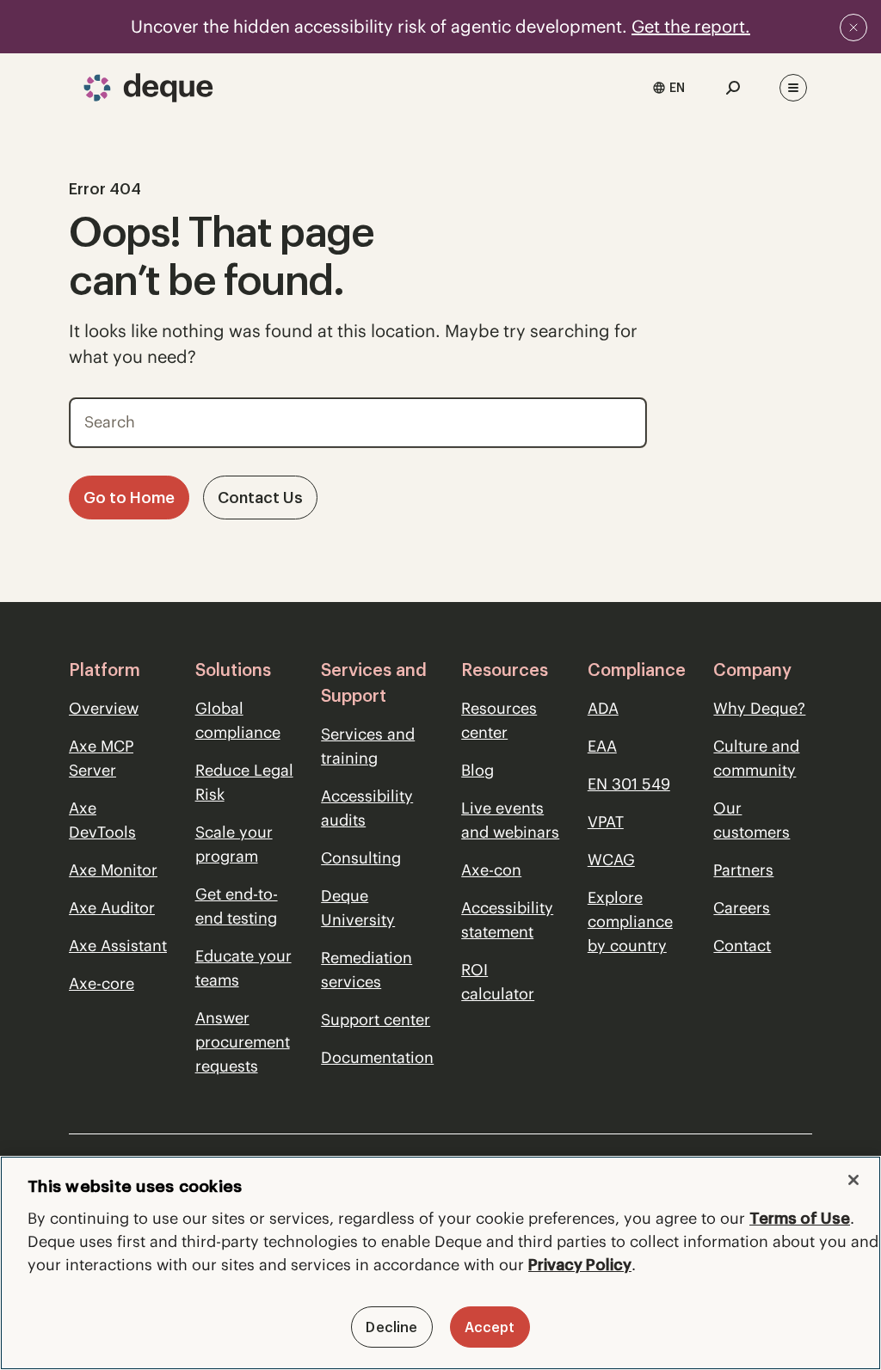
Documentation (377, 1057)
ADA (603, 708)
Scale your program (234, 844)
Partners (743, 870)
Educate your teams (243, 968)
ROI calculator (497, 982)
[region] (440, 1263)
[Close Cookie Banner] (853, 1180)
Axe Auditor (112, 908)
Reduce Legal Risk (244, 782)
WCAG (611, 859)
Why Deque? (759, 708)
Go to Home (129, 497)
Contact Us (260, 497)
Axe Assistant (118, 945)
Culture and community (756, 758)
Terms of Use (799, 1218)
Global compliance (237, 720)
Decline (391, 1327)
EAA (602, 746)
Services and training (368, 746)
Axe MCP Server (101, 758)
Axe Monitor (113, 870)
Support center (375, 1019)
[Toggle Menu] (793, 88)
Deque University (358, 908)
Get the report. (690, 26)
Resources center (499, 720)
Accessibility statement (507, 920)
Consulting (361, 858)
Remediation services (366, 970)
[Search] (622, 418)
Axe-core (101, 983)
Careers (741, 908)
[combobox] (668, 87)
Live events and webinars (510, 820)
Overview (104, 708)
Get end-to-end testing (236, 906)
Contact (742, 945)
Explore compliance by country (630, 921)
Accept (490, 1327)
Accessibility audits (367, 808)
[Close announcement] (853, 27)
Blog (477, 770)
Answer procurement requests (242, 1042)
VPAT (606, 822)
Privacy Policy (579, 1265)
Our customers (751, 820)
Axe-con (491, 870)
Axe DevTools (102, 820)
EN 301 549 (629, 784)
